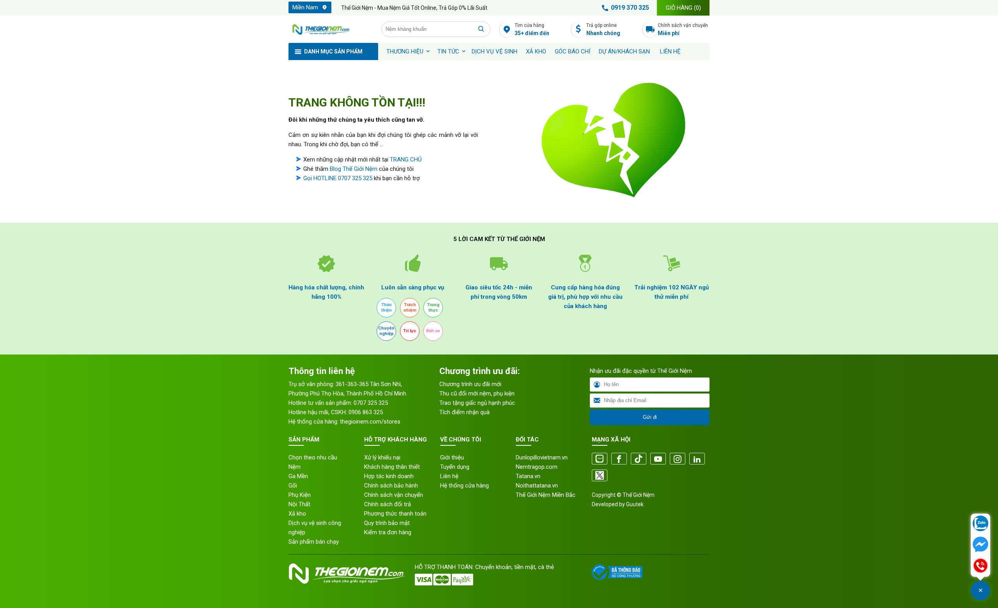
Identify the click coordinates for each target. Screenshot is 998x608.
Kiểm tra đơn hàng (387, 532)
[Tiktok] (638, 459)
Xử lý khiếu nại (382, 457)
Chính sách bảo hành (391, 485)
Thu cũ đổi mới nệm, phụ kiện (477, 393)
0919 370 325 (630, 7)
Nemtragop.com (536, 466)
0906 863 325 (366, 412)
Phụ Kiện (299, 494)
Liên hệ (670, 51)
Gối (292, 485)
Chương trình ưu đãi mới (470, 384)
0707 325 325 (371, 402)
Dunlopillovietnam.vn (542, 457)
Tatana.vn (528, 476)
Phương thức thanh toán (395, 513)
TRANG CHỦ (406, 159)
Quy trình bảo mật (387, 522)
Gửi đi (650, 417)
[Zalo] (599, 459)
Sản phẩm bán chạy (313, 541)
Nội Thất (299, 504)
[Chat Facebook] (980, 545)
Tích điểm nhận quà (464, 412)
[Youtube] (658, 459)
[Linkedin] (697, 459)
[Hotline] (980, 566)
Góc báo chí (572, 51)
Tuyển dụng (454, 466)
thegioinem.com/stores (370, 421)
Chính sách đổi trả (387, 504)
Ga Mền (298, 476)
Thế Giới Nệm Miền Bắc (545, 494)
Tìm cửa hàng (532, 29)
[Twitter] (599, 476)
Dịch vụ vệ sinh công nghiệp (314, 527)
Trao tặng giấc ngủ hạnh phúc (477, 402)
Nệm (294, 466)
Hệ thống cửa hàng (464, 485)
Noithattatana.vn (537, 485)
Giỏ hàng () (683, 7)
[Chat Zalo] (980, 524)
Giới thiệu (452, 457)
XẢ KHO (536, 51)
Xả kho (297, 513)
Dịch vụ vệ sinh (494, 51)
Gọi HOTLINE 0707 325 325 (337, 178)
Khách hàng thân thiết (392, 466)
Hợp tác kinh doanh (389, 476)
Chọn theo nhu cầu (312, 457)
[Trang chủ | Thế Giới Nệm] (330, 29)
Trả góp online (603, 29)
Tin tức (448, 51)
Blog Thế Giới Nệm (353, 168)
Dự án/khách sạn (624, 51)
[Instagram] (677, 459)
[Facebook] (619, 459)
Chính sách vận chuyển (683, 29)
